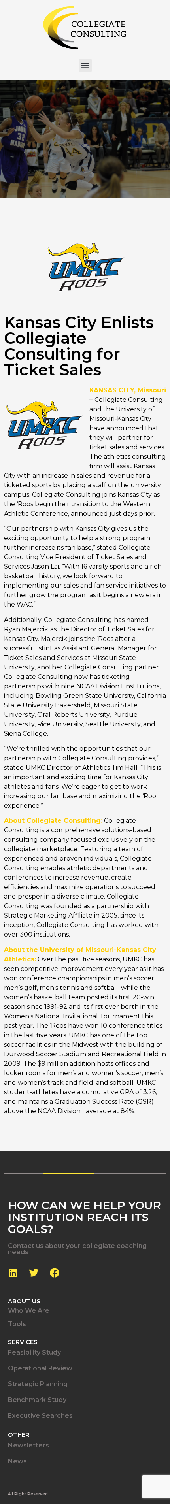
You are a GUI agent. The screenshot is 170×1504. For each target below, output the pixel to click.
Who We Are (28, 1310)
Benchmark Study (37, 1400)
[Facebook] (54, 1272)
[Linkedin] (12, 1272)
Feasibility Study (34, 1352)
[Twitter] (33, 1272)
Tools (17, 1324)
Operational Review (40, 1368)
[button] (85, 65)
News (17, 1461)
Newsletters (28, 1445)
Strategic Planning (38, 1384)
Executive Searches (40, 1415)
